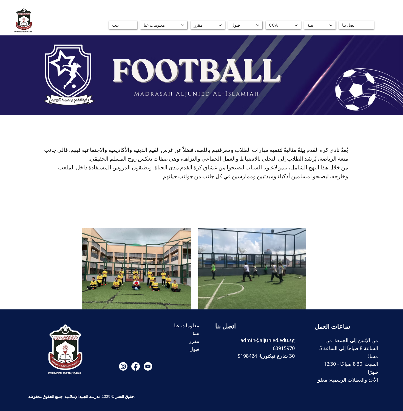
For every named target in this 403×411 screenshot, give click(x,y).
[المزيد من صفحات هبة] (331, 25)
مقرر (194, 341)
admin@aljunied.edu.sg (267, 340)
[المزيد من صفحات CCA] (296, 25)
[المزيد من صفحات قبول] (257, 25)
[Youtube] (148, 366)
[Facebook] (135, 366)
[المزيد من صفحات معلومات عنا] (182, 25)
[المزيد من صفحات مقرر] (220, 25)
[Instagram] (123, 366)
